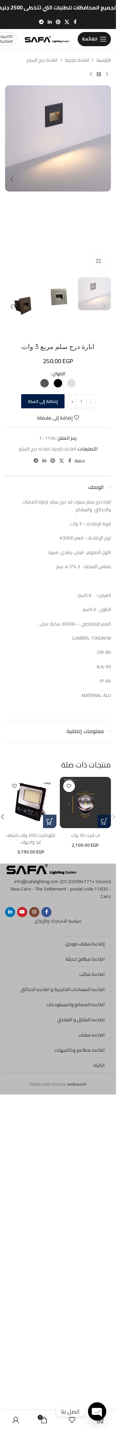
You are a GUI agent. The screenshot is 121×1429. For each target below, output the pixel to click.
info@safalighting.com (36, 881)
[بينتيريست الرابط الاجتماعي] (58, 22)
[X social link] (67, 22)
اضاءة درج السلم (42, 60)
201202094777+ (76, 881)
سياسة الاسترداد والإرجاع (58, 920)
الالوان (58, 373)
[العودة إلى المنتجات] (99, 74)
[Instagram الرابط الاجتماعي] (34, 912)
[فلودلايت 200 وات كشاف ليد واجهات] (30, 802)
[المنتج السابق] (107, 74)
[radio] (71, 383)
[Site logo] (47, 38)
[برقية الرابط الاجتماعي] (41, 22)
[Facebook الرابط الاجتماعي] (75, 22)
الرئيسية (103, 60)
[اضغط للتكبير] (98, 261)
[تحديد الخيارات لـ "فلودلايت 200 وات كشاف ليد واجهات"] (49, 821)
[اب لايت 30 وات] (85, 802)
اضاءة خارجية (77, 60)
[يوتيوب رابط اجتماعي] (22, 912)
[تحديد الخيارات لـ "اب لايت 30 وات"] (104, 821)
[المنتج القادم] (91, 74)
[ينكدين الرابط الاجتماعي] (50, 22)
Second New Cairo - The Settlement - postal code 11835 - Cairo (60, 889)
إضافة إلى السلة (43, 401)
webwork (77, 1084)
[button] (104, 179)
